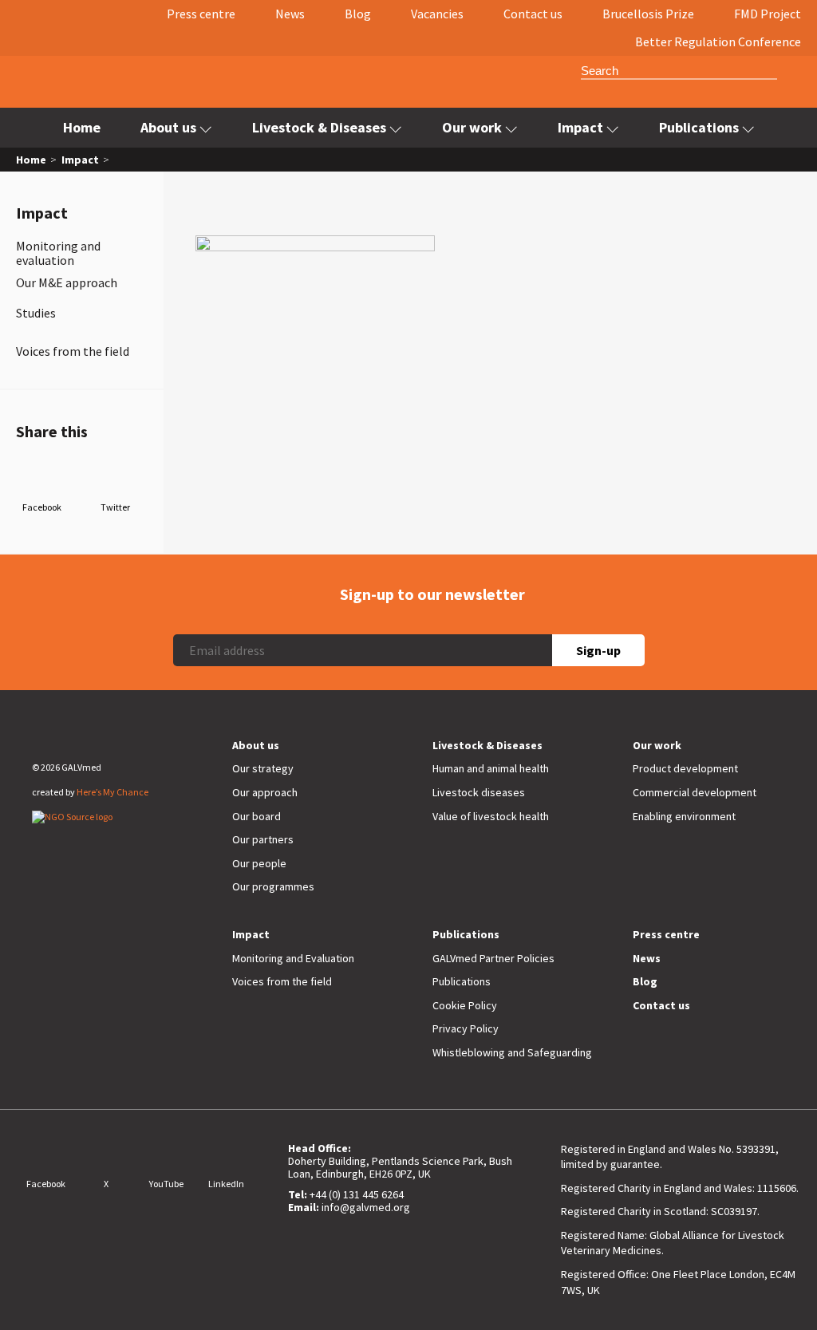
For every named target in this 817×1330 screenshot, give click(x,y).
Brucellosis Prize (648, 14)
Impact (580, 127)
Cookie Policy (464, 1005)
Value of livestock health (490, 816)
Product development (685, 768)
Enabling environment (684, 816)
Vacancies (437, 14)
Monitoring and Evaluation (293, 958)
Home (82, 127)
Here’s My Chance (112, 792)
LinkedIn (226, 1184)
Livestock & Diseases (319, 127)
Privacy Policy (465, 1028)
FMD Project (767, 14)
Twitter (115, 507)
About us (168, 127)
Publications (699, 127)
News (290, 14)
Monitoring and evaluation (58, 253)
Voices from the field (72, 351)
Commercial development (694, 792)
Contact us (532, 14)
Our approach (265, 792)
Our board (256, 816)
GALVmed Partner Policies (493, 958)
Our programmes (273, 886)
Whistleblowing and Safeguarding (512, 1052)
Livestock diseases (478, 792)
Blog (358, 14)
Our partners (263, 839)
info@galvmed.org (366, 1207)
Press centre (201, 14)
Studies (36, 313)
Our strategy (263, 768)
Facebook (41, 507)
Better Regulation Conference (718, 41)
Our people (259, 863)
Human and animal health (490, 768)
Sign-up (598, 650)
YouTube (166, 1184)
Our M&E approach (66, 282)
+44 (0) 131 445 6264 (357, 1194)
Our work (472, 127)
